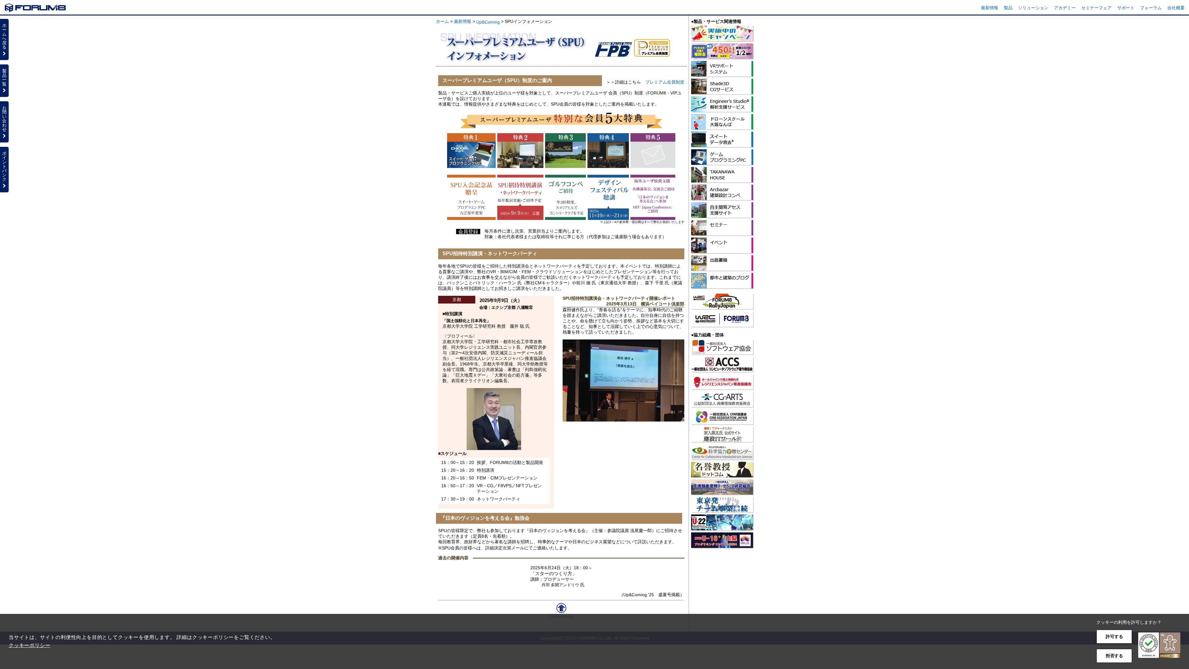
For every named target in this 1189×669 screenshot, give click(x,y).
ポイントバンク (4, 166)
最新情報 (989, 8)
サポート (1126, 8)
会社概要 (1176, 8)
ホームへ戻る (4, 36)
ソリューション (1033, 8)
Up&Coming (488, 22)
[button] (1159, 645)
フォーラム (1151, 8)
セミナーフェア (1096, 8)
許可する (1114, 636)
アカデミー (1065, 8)
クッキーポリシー (29, 645)
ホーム (442, 21)
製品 (1008, 8)
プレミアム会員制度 (664, 82)
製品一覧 (4, 77)
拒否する (1114, 655)
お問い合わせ (4, 118)
